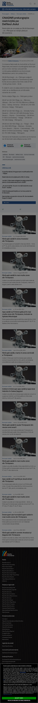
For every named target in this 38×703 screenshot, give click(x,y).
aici (4, 679)
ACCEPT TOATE (19, 698)
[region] (19, 683)
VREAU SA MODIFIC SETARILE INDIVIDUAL (19, 700)
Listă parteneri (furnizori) (7, 694)
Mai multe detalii (23, 672)
